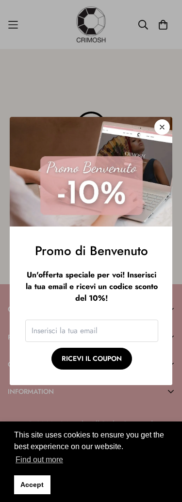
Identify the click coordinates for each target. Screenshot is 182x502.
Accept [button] (32, 484)
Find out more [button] (39, 459)
